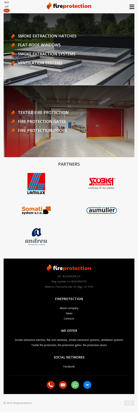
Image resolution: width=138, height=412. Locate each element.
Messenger (87, 385)
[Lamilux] (36, 184)
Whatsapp (75, 385)
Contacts (69, 318)
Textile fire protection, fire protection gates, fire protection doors (69, 345)
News (69, 313)
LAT (7, 6)
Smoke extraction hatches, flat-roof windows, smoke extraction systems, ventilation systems (69, 340)
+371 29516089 (51, 385)
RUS (6, 2)
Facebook (69, 366)
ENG (6, 10)
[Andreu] (36, 237)
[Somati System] (36, 210)
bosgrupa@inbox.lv (63, 385)
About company (69, 308)
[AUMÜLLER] (101, 210)
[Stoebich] (101, 184)
